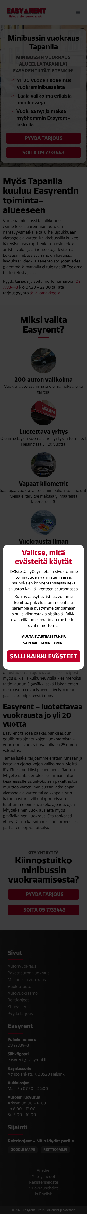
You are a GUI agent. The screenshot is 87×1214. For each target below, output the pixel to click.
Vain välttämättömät (43, 643)
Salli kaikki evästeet (43, 656)
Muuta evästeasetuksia (43, 636)
